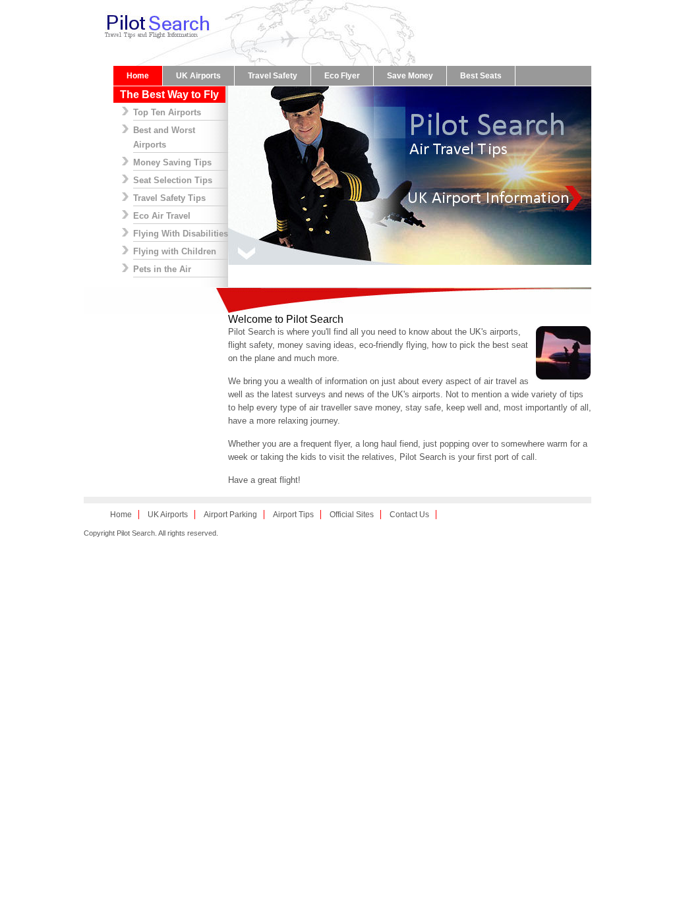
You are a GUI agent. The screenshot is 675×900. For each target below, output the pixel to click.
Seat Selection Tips (172, 180)
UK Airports (198, 75)
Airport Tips (293, 514)
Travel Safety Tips (169, 198)
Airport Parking (230, 514)
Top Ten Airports (167, 112)
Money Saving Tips (172, 162)
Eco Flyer (342, 75)
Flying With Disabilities (180, 234)
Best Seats (481, 75)
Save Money (410, 75)
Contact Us (409, 514)
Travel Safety (272, 75)
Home (138, 75)
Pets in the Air (162, 269)
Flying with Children (174, 251)
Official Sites (352, 514)
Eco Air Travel (162, 216)
